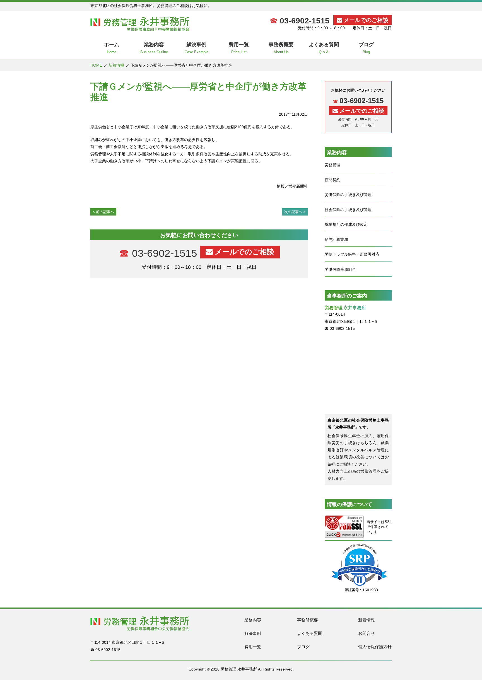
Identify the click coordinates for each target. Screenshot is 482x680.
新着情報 (116, 65)
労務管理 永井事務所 (239, 669)
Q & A (324, 48)
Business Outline (154, 48)
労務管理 (332, 165)
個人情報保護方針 (375, 646)
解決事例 (252, 633)
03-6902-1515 (304, 20)
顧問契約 (332, 180)
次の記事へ (293, 212)
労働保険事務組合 (340, 269)
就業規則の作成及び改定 (346, 224)
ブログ (303, 646)
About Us (281, 48)
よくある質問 (309, 633)
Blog (366, 48)
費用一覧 (252, 646)
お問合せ (366, 633)
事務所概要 (307, 620)
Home (111, 48)
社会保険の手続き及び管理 (348, 209)
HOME (96, 65)
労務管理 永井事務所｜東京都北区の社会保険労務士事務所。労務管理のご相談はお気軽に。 (139, 24)
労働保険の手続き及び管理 (348, 194)
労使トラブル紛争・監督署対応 (352, 254)
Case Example (196, 48)
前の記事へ (105, 212)
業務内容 (252, 620)
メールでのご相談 (366, 20)
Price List (239, 48)
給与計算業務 (336, 239)
